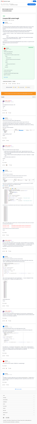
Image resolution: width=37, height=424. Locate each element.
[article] (18, 107)
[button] (31, 4)
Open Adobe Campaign (7, 10)
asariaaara (6, 360)
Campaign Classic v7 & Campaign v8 (5, 4)
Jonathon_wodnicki (7, 100)
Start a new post (25, 93)
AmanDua (6, 22)
